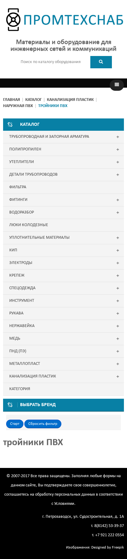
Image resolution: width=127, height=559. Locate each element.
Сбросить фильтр (42, 424)
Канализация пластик (70, 100)
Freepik (118, 547)
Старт (14, 424)
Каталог (33, 100)
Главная (11, 100)
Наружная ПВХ (18, 106)
